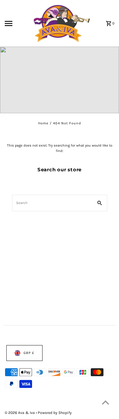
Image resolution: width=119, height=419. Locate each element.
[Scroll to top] (105, 402)
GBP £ (28, 353)
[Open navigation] (14, 23)
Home (43, 123)
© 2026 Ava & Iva (20, 412)
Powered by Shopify (55, 412)
